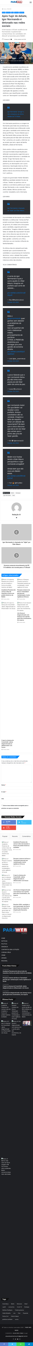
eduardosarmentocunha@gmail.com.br (16, 1336)
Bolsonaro (19, 1304)
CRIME (3, 955)
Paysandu (25, 1313)
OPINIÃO (4, 958)
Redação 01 (7, 39)
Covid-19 (19, 1307)
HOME (3, 938)
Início (4, 9)
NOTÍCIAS (8, 12)
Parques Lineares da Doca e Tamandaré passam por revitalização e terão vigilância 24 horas (23, 593)
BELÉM (9, 9)
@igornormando (14, 318)
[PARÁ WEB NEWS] (16, 2)
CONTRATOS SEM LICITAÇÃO (10, 949)
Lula (14, 1313)
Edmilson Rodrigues (7, 1310)
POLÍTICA (16, 12)
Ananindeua (5, 1304)
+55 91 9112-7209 (17, 1333)
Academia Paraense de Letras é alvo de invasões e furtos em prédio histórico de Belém (8, 593)
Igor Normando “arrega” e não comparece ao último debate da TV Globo (15, 114)
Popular (4, 836)
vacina (16, 1319)
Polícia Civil (5, 1316)
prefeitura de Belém (7, 1319)
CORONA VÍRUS (6, 952)
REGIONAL (22, 12)
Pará (12, 12)
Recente (15, 836)
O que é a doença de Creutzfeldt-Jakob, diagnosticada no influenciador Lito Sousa (7, 744)
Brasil (26, 1304)
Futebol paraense (19, 1310)
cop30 (4, 1307)
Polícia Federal (15, 1316)
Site (2, 798)
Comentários (26, 836)
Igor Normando (7, 495)
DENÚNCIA (4, 946)
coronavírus (11, 1307)
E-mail (3, 792)
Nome (3, 785)
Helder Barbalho (6, 1313)
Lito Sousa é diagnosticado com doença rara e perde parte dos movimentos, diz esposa (24, 616)
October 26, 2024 (13, 302)
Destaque (18, 493)
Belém (12, 493)
